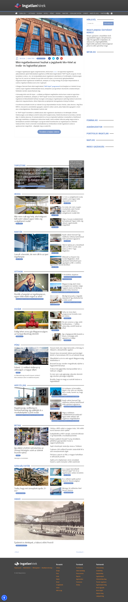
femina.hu (19, 336)
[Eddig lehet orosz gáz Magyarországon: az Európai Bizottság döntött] (31, 312)
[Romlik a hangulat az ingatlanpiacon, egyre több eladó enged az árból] (31, 275)
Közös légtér (99, 590)
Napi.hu (78, 576)
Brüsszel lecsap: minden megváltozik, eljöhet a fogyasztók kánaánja (67, 365)
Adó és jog (94, 13)
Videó (85, 13)
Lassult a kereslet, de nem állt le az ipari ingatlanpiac (31, 255)
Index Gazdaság (80, 570)
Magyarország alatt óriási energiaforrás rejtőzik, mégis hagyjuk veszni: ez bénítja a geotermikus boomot (72, 287)
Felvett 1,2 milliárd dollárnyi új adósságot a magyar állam (27, 368)
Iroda (58, 13)
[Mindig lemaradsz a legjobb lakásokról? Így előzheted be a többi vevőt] (55, 296)
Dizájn (39, 13)
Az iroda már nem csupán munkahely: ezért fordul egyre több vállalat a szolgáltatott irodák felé (71, 210)
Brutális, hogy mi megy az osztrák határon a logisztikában (66, 380)
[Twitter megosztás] (53, 58)
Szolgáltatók (75, 13)
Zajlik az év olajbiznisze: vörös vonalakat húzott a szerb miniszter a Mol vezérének (65, 461)
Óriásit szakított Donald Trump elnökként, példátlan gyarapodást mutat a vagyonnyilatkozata (65, 441)
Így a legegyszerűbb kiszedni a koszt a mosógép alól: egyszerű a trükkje (73, 336)
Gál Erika (19, 223)
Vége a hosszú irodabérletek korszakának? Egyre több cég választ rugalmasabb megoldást (72, 222)
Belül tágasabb (100, 587)
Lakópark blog (100, 596)
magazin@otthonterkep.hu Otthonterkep (31, 186)
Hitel (46, 13)
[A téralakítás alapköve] (55, 275)
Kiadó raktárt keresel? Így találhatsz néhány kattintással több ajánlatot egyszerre (73, 237)
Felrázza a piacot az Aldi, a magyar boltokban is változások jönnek (66, 456)
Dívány (78, 585)
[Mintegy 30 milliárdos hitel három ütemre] (55, 488)
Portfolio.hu (79, 568)
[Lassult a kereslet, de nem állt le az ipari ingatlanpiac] (31, 235)
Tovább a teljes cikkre (49, 132)
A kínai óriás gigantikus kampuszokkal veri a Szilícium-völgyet (66, 370)
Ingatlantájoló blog (101, 585)
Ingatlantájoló (21, 545)
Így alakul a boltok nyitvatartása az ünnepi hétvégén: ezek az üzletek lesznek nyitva (29, 450)
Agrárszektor (79, 579)
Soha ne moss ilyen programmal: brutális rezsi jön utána (71, 314)
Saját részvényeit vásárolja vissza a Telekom (66, 446)
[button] (4, 597)
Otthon (32, 13)
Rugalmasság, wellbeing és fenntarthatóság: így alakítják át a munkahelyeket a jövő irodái (28, 410)
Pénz (52, 13)
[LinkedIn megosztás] (57, 58)
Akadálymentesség (47, 568)
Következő (80, 552)
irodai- (55, 72)
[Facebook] (112, 13)
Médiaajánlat (36, 568)
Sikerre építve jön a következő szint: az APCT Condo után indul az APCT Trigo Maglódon (73, 248)
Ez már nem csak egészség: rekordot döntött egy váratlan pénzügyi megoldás (66, 375)
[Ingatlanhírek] (30, 3)
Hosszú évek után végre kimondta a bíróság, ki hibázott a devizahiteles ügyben (67, 349)
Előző (16, 552)
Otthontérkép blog (101, 579)
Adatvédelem (27, 568)
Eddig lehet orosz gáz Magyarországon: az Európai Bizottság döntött (31, 332)
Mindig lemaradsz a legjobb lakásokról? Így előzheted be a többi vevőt (72, 298)
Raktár (65, 13)
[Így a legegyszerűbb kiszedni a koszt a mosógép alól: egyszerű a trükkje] (55, 334)
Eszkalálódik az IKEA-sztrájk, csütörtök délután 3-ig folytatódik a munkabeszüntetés (67, 435)
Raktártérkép (20, 493)
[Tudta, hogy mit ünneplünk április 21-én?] (31, 469)
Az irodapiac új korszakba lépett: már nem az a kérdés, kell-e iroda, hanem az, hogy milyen (72, 391)
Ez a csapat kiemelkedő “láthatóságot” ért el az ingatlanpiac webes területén (73, 471)
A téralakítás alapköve (70, 275)
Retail (57, 582)
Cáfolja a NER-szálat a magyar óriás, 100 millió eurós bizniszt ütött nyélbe (67, 429)
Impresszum (17, 568)
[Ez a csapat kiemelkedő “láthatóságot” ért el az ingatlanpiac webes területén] (55, 469)
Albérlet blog (99, 593)
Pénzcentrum (80, 573)
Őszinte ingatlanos (101, 582)
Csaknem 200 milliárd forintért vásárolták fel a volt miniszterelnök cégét (67, 450)
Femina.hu (79, 582)
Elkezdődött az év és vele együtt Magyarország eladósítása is (67, 359)
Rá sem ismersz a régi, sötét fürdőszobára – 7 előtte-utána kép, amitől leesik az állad (72, 325)
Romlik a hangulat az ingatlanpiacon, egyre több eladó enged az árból (30, 295)
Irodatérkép (41, 58)
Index (18, 372)
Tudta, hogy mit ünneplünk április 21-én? (30, 489)
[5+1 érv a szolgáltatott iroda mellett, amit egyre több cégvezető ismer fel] (55, 197)
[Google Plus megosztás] (61, 58)
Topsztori (19, 165)
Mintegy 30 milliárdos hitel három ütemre (72, 489)
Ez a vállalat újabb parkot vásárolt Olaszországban (71, 480)
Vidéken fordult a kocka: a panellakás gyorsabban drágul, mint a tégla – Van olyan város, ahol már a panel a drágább (77, 182)
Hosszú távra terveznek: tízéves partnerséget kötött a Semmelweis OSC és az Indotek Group (67, 354)
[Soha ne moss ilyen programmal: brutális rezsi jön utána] (55, 312)
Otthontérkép (100, 568)
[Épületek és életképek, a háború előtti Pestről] (49, 502)
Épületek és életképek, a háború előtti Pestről (33, 542)
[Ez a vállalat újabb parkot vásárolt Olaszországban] (55, 479)
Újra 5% (23, 13)
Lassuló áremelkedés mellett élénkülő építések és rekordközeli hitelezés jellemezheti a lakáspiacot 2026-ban (60, 180)
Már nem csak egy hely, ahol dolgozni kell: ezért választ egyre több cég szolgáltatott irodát (30, 218)
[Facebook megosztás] (49, 58)
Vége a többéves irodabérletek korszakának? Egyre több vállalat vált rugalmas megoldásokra (72, 416)
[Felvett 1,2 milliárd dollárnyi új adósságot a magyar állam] (31, 348)
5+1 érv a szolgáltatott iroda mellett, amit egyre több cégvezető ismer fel (72, 199)
